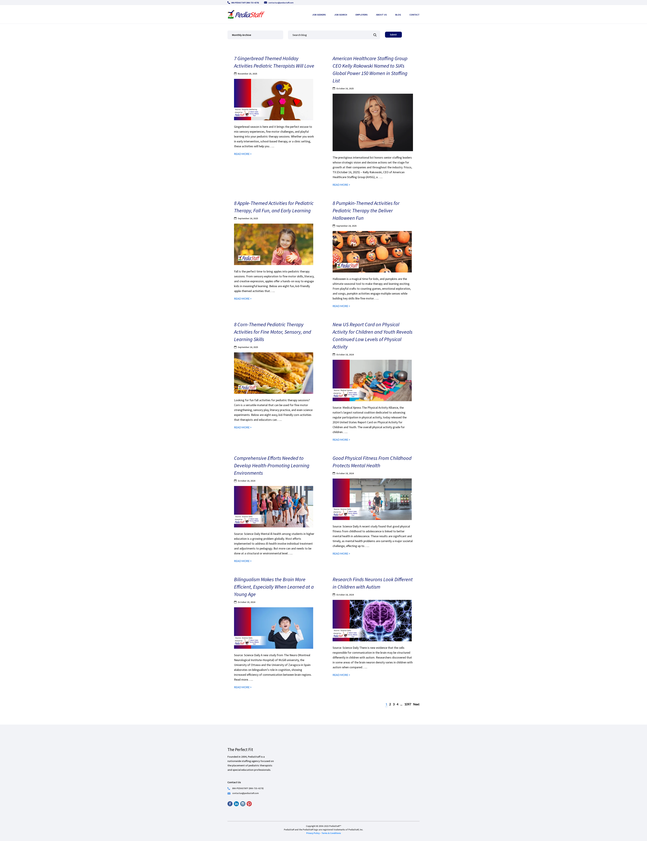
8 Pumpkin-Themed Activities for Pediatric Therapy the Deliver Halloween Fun (366, 210)
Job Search (340, 14)
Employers (362, 14)
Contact (414, 14)
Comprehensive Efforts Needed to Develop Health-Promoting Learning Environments (271, 465)
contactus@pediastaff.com (281, 2)
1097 (407, 704)
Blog (398, 14)
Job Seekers (319, 14)
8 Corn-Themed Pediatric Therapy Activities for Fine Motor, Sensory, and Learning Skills (272, 331)
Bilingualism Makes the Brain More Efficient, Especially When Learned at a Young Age (274, 586)
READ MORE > (243, 153)
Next (416, 704)
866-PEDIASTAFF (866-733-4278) (245, 2)
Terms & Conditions (331, 833)
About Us (381, 14)
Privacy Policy (313, 833)
